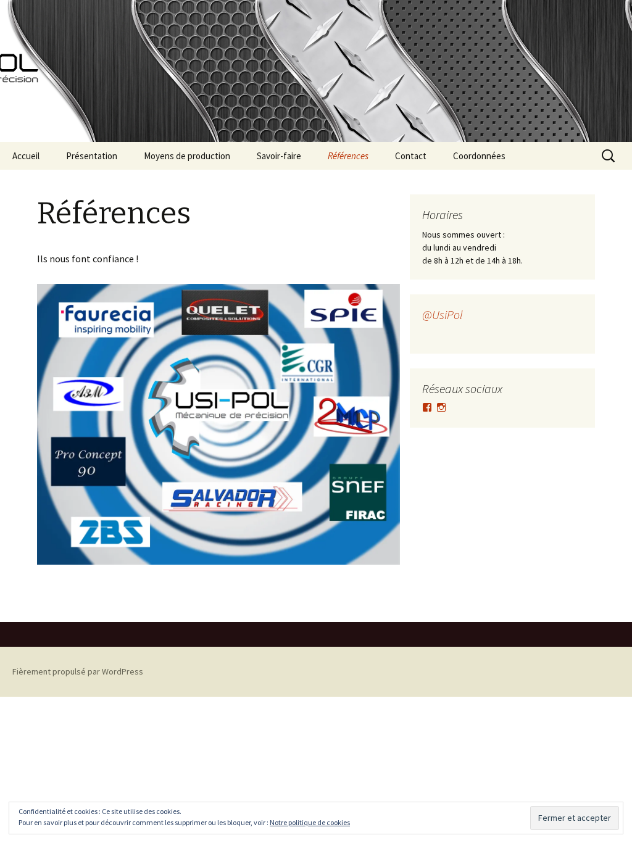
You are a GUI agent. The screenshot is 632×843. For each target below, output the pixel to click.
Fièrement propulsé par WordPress (77, 671)
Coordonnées (479, 156)
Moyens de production (187, 156)
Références (348, 156)
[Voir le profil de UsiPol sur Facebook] (427, 407)
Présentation (91, 156)
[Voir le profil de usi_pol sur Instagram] (441, 407)
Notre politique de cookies (310, 822)
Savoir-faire (279, 156)
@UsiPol (442, 314)
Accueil (26, 156)
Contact (410, 156)
